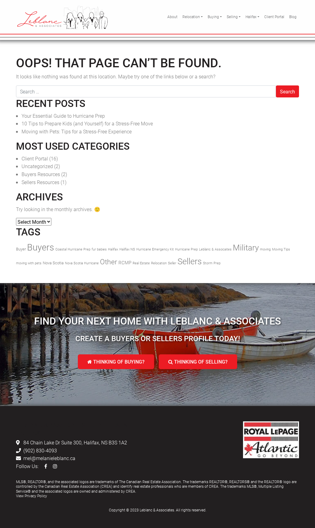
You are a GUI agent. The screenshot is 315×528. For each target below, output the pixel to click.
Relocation (191, 16)
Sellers (189, 261)
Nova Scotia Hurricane (82, 263)
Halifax (251, 16)
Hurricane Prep (186, 249)
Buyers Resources (41, 174)
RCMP (124, 262)
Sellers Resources (40, 182)
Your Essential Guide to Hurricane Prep (63, 115)
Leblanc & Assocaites (215, 249)
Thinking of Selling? (200, 361)
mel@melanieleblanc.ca (49, 458)
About (172, 16)
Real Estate (141, 263)
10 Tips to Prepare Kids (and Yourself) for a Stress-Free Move (87, 123)
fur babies (99, 249)
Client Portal (274, 16)
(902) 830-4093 (40, 450)
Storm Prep (212, 263)
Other (108, 261)
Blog (293, 16)
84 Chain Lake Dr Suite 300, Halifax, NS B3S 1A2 (75, 442)
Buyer (21, 249)
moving (265, 249)
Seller (172, 263)
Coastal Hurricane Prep (72, 249)
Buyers (40, 247)
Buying (213, 16)
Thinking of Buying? (118, 361)
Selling (232, 16)
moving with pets (29, 263)
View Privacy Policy (31, 495)
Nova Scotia (53, 263)
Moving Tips (281, 249)
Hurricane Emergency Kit (155, 249)
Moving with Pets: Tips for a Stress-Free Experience (77, 131)
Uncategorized (37, 166)
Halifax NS (127, 249)
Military (246, 247)
